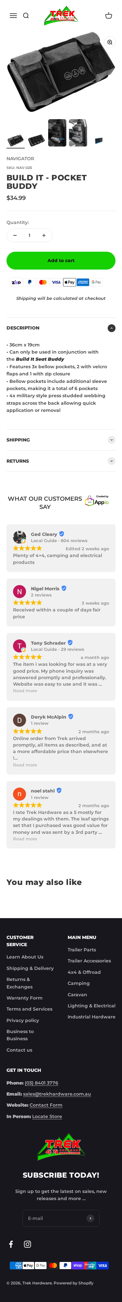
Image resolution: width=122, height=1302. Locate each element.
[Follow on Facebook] (11, 1244)
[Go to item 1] (16, 141)
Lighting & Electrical (91, 1006)
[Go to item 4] (78, 133)
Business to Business (20, 1035)
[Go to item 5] (99, 141)
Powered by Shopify (73, 1283)
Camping (79, 983)
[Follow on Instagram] (27, 1244)
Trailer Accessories (89, 961)
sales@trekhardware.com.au (57, 1094)
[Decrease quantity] (15, 235)
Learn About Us (25, 957)
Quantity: (18, 222)
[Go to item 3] (57, 133)
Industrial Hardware (91, 1017)
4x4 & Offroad (84, 972)
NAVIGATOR (20, 158)
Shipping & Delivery (30, 968)
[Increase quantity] (44, 235)
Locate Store (47, 1116)
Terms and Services (29, 1009)
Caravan (77, 995)
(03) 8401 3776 (41, 1083)
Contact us (19, 1050)
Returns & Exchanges (20, 982)
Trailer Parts (82, 950)
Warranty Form (25, 998)
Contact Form (46, 1105)
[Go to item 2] (36, 141)
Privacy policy (23, 1020)
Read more (25, 690)
